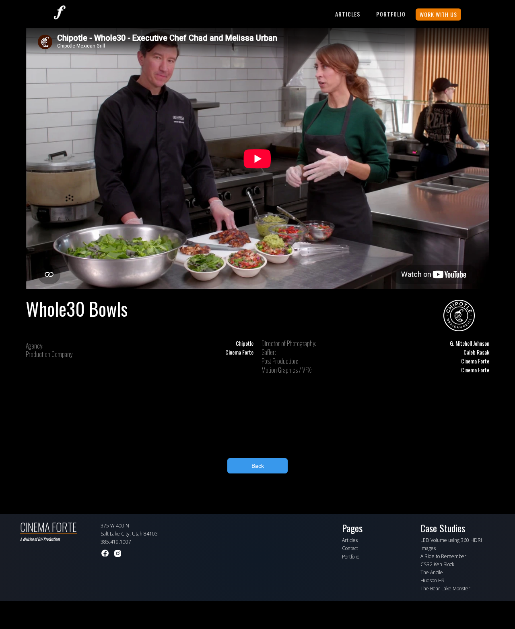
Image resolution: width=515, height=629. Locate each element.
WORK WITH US (438, 14)
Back (257, 466)
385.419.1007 (116, 541)
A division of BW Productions (40, 539)
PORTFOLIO (391, 14)
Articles (347, 14)
